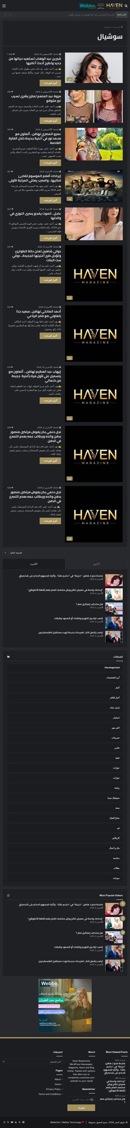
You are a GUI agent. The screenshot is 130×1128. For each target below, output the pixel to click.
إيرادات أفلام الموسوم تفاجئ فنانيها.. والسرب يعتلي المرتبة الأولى (35, 178)
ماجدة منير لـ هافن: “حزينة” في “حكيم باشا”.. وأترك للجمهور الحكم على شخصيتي (60, 576)
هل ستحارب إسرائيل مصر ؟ (89, 604)
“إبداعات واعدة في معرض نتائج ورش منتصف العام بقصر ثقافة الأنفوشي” (65, 590)
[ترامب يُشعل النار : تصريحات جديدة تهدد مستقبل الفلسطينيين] (114, 637)
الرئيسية (117, 27)
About (58, 1079)
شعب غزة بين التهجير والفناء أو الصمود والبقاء (78, 618)
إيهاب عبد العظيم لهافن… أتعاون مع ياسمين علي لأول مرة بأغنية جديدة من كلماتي (35, 376)
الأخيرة (33, 563)
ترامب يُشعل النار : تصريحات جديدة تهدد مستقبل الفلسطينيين (71, 632)
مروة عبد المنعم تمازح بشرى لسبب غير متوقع (36, 98)
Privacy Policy (53, 1089)
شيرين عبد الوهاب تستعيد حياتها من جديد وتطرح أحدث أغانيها (35, 61)
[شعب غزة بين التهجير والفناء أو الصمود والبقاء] (114, 623)
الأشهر (96, 563)
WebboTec (55, 1122)
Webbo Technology (71, 1122)
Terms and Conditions (50, 1094)
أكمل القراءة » (50, 83)
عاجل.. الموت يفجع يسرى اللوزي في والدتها (35, 215)
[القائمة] (4, 7)
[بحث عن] (126, 7)
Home (58, 1084)
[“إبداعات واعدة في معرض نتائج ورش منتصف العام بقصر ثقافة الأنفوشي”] (114, 594)
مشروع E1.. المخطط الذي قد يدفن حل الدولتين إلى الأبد (89, 14)
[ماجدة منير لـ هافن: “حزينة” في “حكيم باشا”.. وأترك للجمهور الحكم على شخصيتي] (114, 580)
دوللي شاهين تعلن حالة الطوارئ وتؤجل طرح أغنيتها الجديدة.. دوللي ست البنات (36, 255)
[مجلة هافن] (100, 5)
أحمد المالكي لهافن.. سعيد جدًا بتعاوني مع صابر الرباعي (38, 313)
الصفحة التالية (16, 552)
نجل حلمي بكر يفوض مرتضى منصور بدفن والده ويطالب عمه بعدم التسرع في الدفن (35, 436)
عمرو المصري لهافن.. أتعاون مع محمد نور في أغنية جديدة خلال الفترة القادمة (35, 138)
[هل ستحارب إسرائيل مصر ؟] (114, 608)
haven (56, 54)
